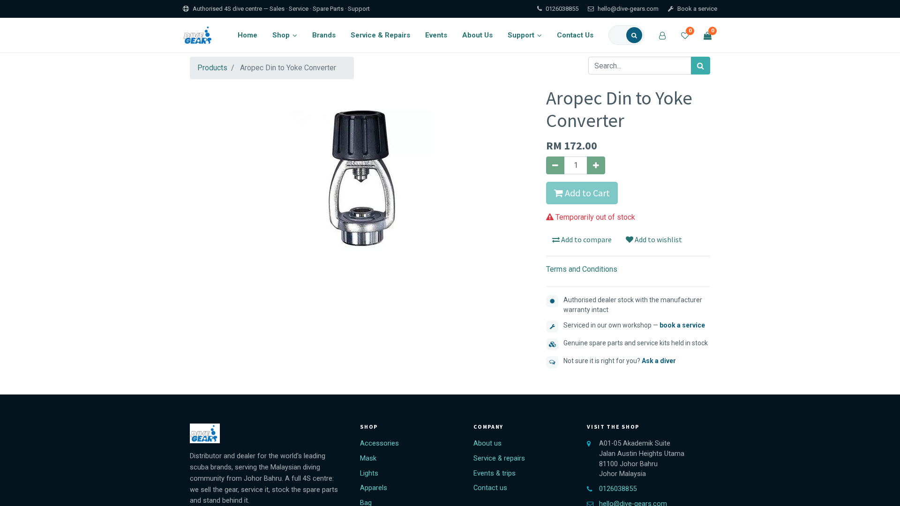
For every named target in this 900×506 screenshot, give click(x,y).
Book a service (697, 8)
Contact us (490, 488)
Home (247, 35)
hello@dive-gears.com (628, 8)
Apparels (373, 488)
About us (487, 443)
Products (212, 67)
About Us (477, 35)
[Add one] (596, 165)
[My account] (662, 35)
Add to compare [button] (586, 239)
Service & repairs (499, 458)
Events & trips (494, 473)
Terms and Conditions (581, 269)
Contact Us (575, 35)
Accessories (379, 443)
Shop (281, 35)
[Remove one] (555, 165)
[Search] (634, 35)
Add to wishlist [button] (657, 239)
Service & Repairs (380, 35)
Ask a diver (659, 361)
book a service (682, 325)
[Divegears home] (198, 35)
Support (521, 35)
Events (436, 35)
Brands (324, 35)
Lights (369, 473)
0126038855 (562, 8)
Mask (368, 458)
